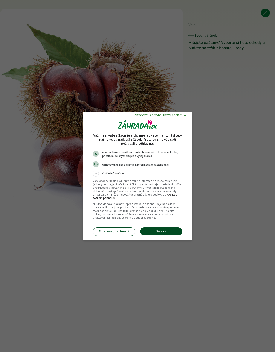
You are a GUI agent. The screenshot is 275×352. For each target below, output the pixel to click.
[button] (137, 174)
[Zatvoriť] (159, 115)
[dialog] (137, 176)
